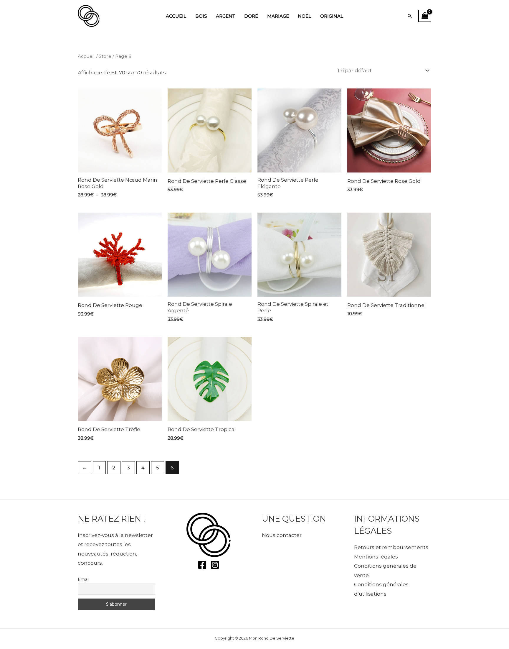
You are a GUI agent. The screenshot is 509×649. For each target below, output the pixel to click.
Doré (251, 16)
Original (331, 16)
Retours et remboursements (391, 547)
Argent (225, 16)
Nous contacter (282, 535)
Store (105, 56)
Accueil (176, 16)
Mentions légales (376, 557)
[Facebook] (202, 564)
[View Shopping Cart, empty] (424, 16)
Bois (201, 16)
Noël (304, 16)
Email (83, 579)
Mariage (278, 16)
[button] (409, 16)
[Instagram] (214, 564)
